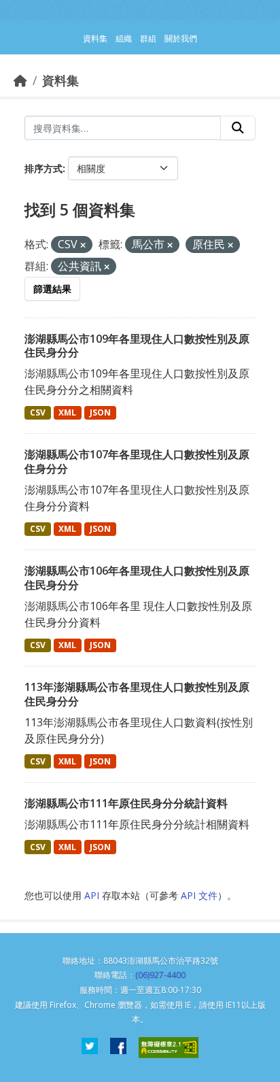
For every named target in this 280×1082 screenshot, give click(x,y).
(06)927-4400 (160, 975)
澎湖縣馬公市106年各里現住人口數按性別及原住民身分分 (136, 577)
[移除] (83, 245)
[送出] (238, 128)
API (91, 895)
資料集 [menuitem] (95, 38)
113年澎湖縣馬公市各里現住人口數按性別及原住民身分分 (136, 694)
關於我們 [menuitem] (180, 38)
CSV (38, 412)
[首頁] (20, 80)
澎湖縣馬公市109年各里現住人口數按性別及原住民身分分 (136, 345)
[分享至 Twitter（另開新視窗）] (89, 1047)
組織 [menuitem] (124, 38)
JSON (100, 412)
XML (67, 412)
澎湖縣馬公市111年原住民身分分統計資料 (126, 803)
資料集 (60, 80)
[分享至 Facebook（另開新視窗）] (118, 1047)
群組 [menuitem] (148, 38)
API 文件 (199, 895)
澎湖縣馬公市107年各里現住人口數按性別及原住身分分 (136, 461)
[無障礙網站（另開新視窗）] (168, 1047)
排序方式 (43, 168)
